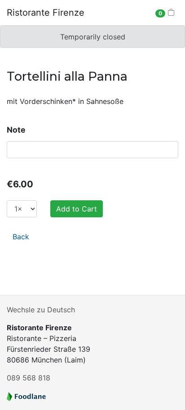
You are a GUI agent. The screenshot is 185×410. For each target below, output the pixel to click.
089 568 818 (28, 377)
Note (16, 129)
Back (21, 236)
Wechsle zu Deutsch (41, 309)
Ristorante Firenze (45, 12)
